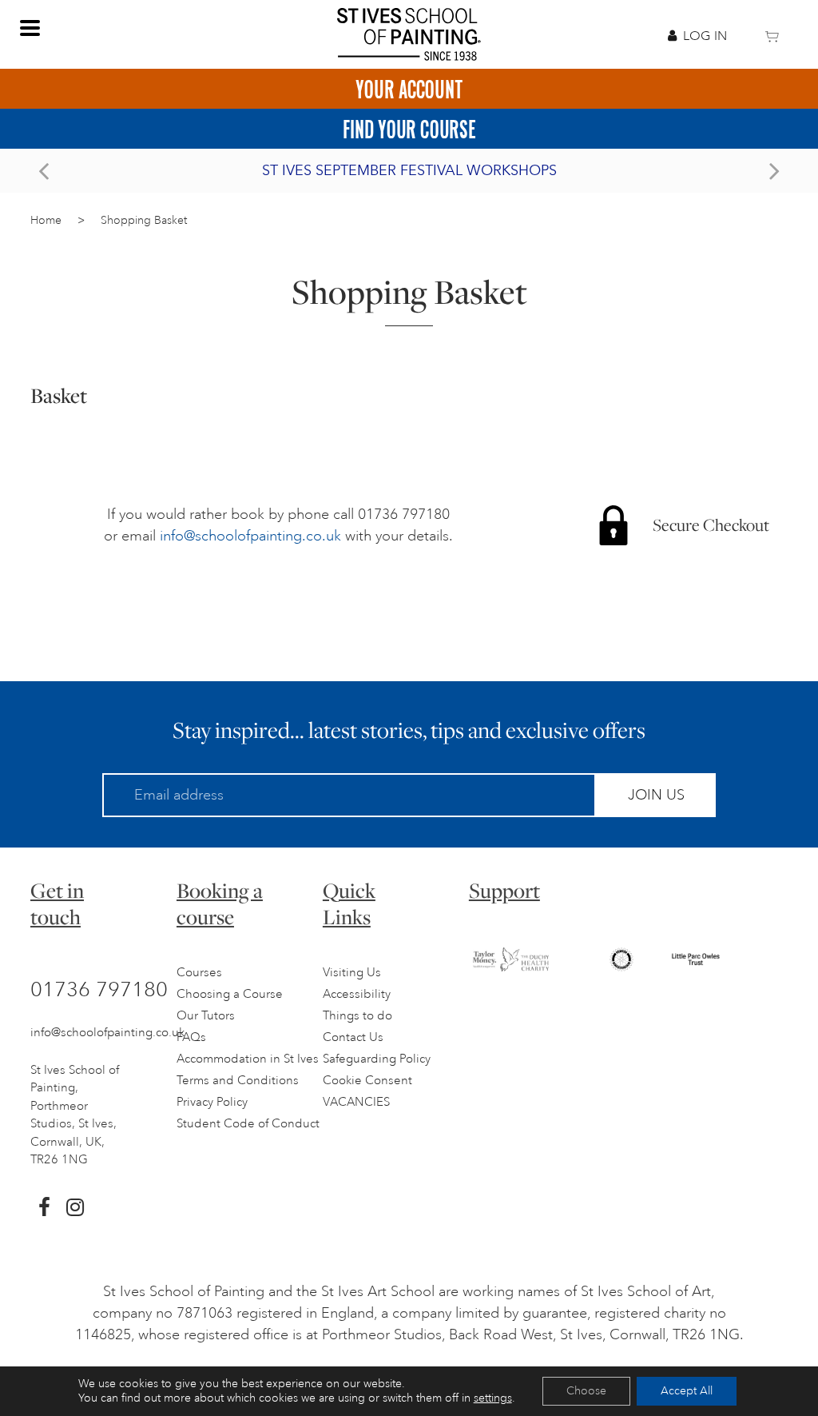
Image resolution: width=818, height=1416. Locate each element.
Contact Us (353, 1037)
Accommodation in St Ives (248, 1059)
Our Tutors (206, 1015)
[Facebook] (44, 1207)
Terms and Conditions (238, 1080)
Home (46, 220)
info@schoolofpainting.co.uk (250, 535)
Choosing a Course (230, 994)
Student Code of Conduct (248, 1123)
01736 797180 (99, 989)
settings (493, 1398)
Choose (586, 1391)
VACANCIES (356, 1102)
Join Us (656, 795)
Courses (199, 972)
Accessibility (357, 994)
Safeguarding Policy (377, 1059)
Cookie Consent (367, 1080)
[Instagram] (75, 1207)
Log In (705, 36)
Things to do (357, 1015)
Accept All (687, 1391)
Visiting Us (352, 972)
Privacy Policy (212, 1102)
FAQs (191, 1037)
